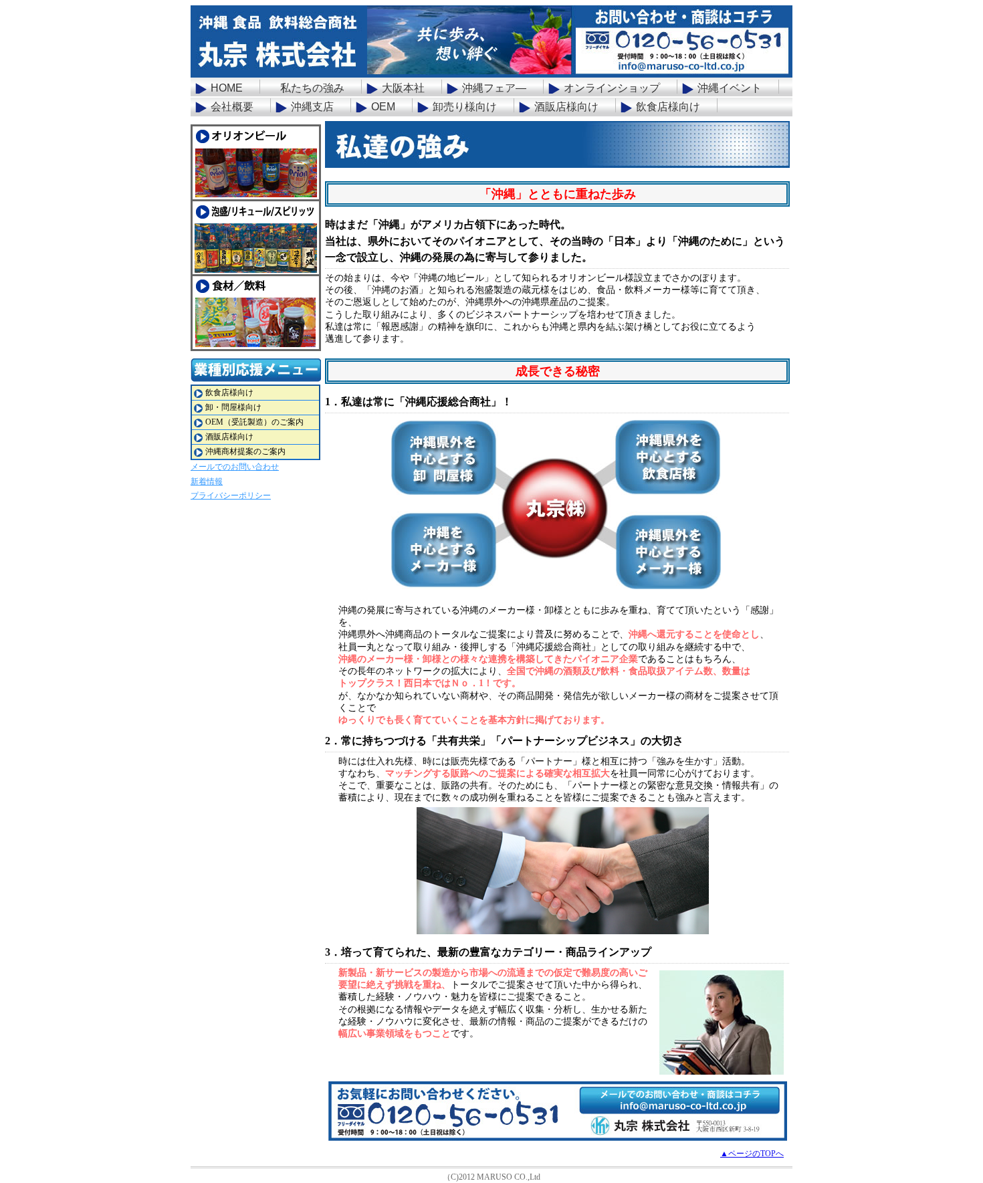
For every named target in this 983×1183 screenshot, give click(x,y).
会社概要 (232, 106)
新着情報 (207, 481)
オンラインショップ (612, 88)
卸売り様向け (465, 106)
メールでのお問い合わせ (235, 466)
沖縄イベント (729, 88)
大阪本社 (403, 88)
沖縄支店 (312, 106)
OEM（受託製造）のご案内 (254, 422)
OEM (383, 106)
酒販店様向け (566, 106)
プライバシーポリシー (231, 495)
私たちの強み (312, 88)
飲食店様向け (668, 106)
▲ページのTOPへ (752, 1153)
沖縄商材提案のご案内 (245, 451)
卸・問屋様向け (233, 407)
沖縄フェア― (494, 88)
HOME (227, 88)
